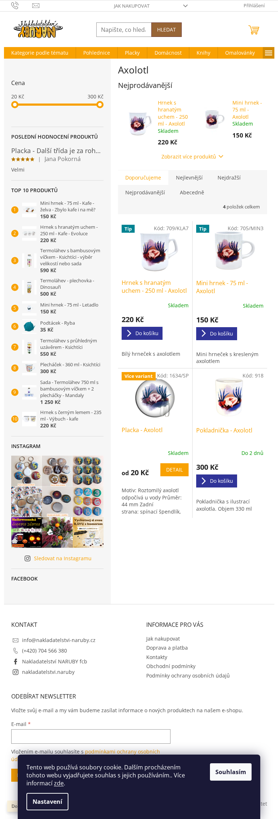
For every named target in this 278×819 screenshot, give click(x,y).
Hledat (166, 29)
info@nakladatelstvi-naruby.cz (59, 640)
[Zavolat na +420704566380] (22, 5)
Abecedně (192, 192)
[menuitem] (40, 53)
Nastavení (47, 802)
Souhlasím (230, 772)
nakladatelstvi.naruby (48, 671)
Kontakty (156, 657)
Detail (174, 469)
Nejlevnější (189, 177)
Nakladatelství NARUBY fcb (54, 661)
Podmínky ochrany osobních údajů (188, 675)
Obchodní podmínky (170, 666)
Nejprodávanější (145, 192)
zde (59, 783)
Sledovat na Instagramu (63, 558)
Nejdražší (229, 177)
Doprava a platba (167, 647)
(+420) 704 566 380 (44, 650)
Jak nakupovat (131, 6)
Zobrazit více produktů (188, 156)
